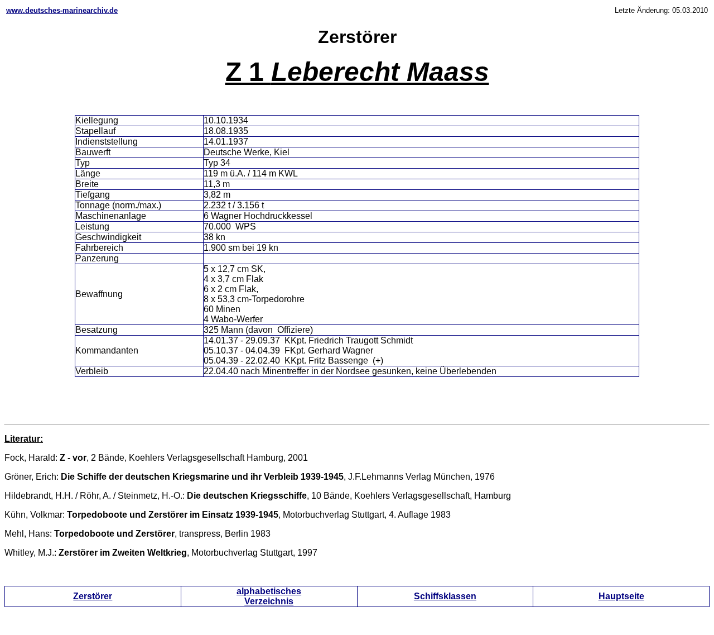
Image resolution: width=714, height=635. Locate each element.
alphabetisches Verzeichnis (269, 596)
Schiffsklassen (445, 596)
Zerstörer (92, 596)
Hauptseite (621, 596)
